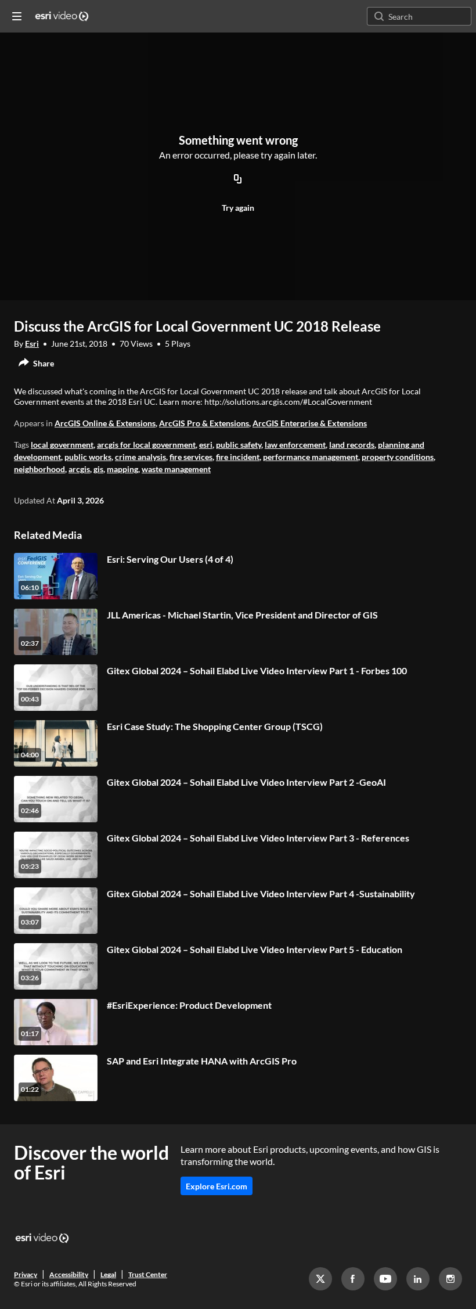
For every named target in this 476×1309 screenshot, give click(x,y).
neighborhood (39, 469)
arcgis (79, 469)
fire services (191, 457)
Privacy (25, 1274)
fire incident (237, 457)
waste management (176, 469)
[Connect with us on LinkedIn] (418, 1278)
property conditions (398, 457)
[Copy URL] (238, 180)
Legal (108, 1274)
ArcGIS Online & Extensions (105, 423)
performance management (310, 457)
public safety (238, 444)
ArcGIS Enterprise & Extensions (310, 423)
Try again (238, 208)
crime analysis (140, 457)
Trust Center (147, 1274)
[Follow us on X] (320, 1278)
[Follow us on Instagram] (450, 1278)
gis (98, 469)
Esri (32, 343)
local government (62, 444)
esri (205, 444)
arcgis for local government (146, 444)
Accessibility (68, 1274)
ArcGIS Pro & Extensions (204, 423)
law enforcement (295, 444)
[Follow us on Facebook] (353, 1278)
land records (351, 444)
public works (87, 457)
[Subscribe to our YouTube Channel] (385, 1278)
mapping (122, 469)
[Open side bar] (17, 16)
